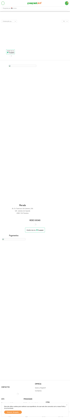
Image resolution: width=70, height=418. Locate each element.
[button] (2, 3)
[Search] (66, 8)
